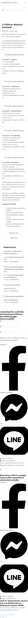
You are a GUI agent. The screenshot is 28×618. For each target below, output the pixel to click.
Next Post (14, 238)
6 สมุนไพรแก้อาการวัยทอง (10, 288)
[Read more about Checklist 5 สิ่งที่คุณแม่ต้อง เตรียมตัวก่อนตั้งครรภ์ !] (14, 252)
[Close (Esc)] (12, 615)
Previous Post (14, 233)
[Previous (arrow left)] (1, 617)
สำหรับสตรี (5, 31)
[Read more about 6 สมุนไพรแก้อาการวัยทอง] (12, 285)
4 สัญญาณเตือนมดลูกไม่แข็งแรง (11, 300)
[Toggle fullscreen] (5, 615)
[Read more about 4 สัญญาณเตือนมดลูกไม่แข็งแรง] (14, 296)
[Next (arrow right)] (5, 617)
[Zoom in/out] (1, 615)
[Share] (8, 615)
